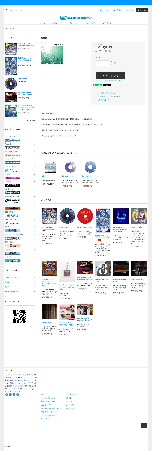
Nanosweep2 (67, 176)
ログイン (130, 10)
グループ (73, 23)
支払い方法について (48, 398)
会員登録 (118, 10)
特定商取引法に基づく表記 (113, 80)
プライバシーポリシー (49, 412)
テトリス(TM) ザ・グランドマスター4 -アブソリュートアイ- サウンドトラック (26, 107)
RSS (42, 419)
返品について (99, 80)
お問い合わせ (107, 23)
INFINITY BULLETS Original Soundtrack (24, 44)
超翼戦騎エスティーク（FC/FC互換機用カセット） (25, 60)
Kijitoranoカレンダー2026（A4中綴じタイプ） (85, 319)
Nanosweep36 (22, 78)
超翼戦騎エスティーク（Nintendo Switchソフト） (102, 238)
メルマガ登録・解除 (48, 415)
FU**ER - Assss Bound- (84, 227)
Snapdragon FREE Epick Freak (121, 280)
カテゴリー (56, 23)
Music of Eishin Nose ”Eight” (101, 280)
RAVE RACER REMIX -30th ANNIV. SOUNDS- (25, 94)
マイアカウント (70, 395)
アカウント (106, 10)
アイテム (143, 10)
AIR (43, 176)
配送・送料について (48, 401)
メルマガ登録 (90, 23)
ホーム (42, 23)
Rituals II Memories (137, 279)
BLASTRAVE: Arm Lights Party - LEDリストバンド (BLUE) (121, 229)
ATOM (48, 419)
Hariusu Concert (47, 322)
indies (13, 28)
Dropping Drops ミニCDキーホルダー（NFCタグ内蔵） (66, 287)
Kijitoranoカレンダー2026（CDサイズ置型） (66, 324)
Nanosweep (87, 176)
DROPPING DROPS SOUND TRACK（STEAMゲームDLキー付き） (49, 283)
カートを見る (70, 405)
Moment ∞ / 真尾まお (137, 227)
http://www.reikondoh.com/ (66, 136)
